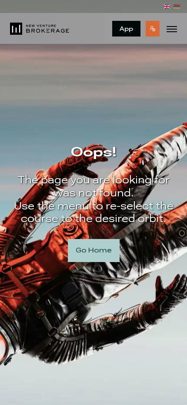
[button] (153, 29)
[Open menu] (172, 28)
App (126, 28)
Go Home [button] (94, 250)
